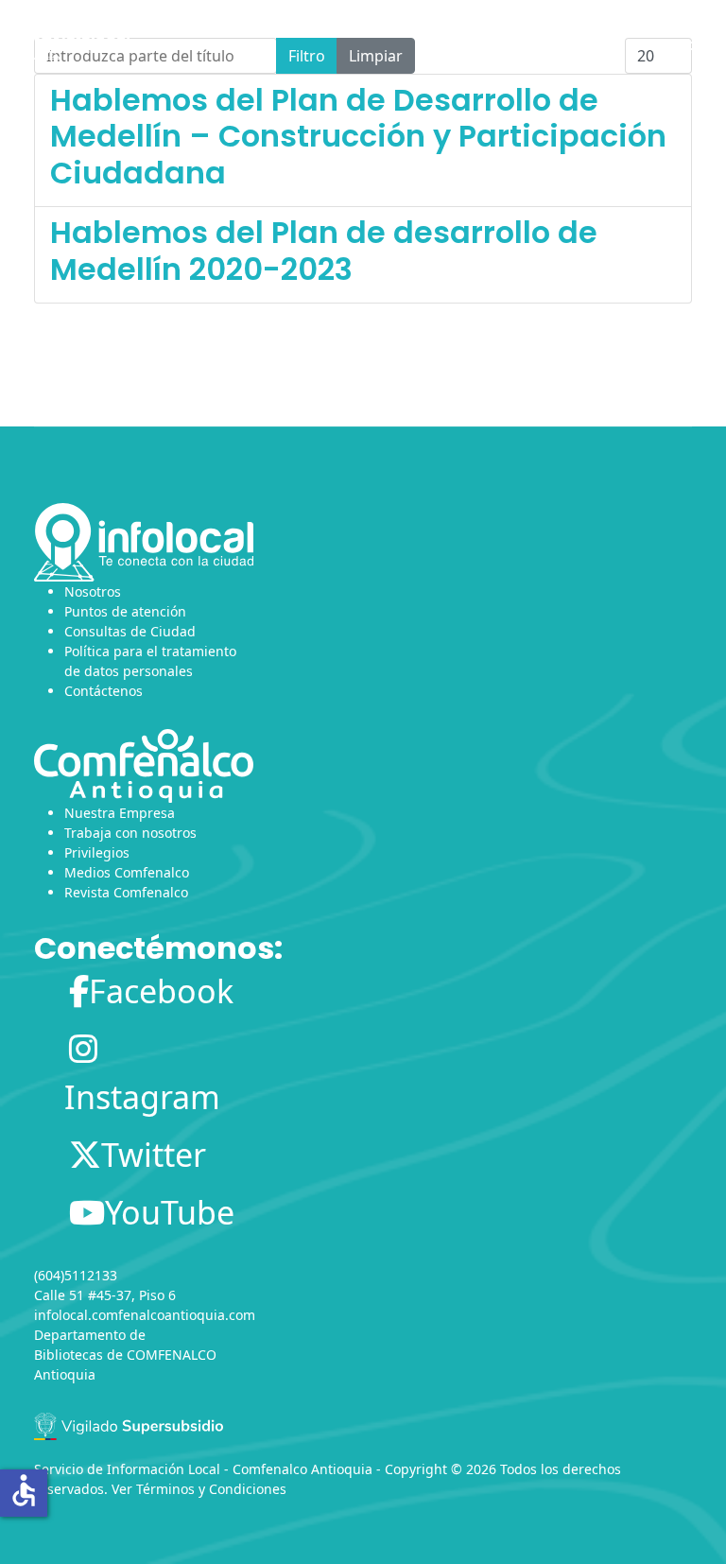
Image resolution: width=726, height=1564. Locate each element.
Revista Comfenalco (126, 892)
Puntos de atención (125, 611)
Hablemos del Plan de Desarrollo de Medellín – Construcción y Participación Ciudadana (358, 136)
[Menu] (680, 42)
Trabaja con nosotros (130, 833)
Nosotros (92, 591)
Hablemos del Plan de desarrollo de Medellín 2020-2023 (323, 250)
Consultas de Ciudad (130, 631)
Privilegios (97, 852)
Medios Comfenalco (126, 872)
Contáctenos (103, 691)
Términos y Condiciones (211, 1489)
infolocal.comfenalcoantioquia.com (144, 1315)
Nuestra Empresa (119, 813)
